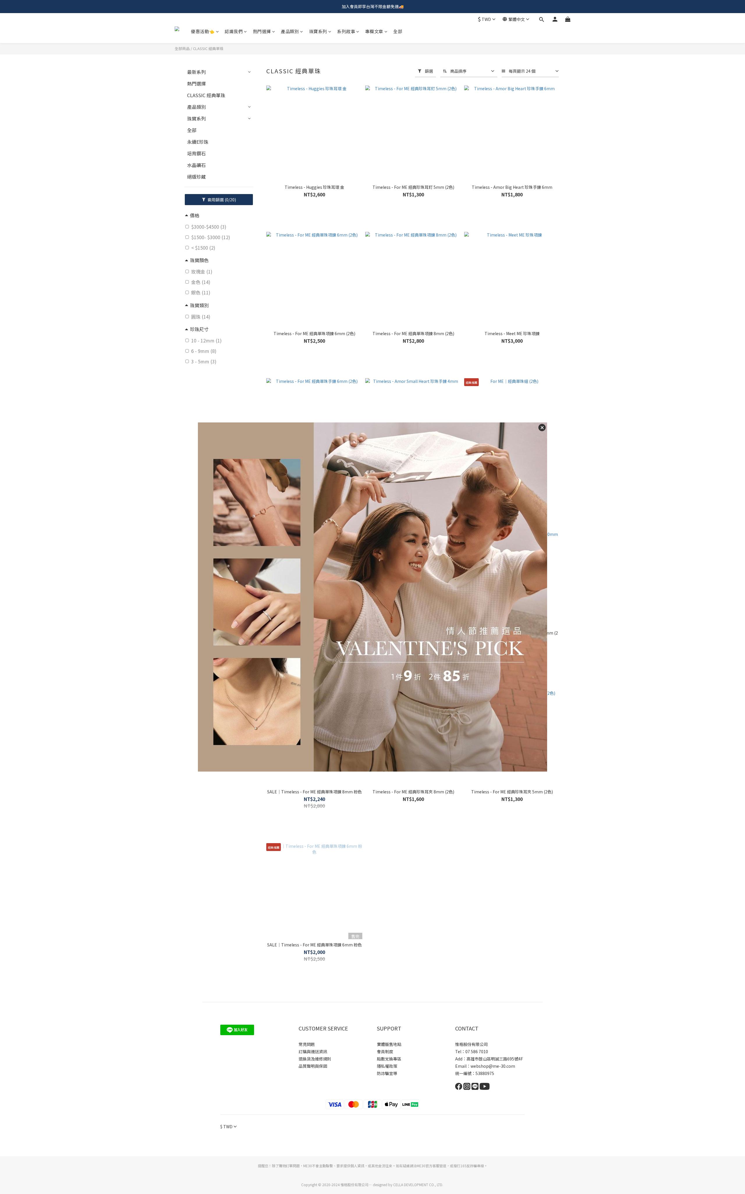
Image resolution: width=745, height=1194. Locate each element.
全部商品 (182, 48)
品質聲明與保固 (313, 1066)
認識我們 (234, 31)
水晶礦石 (196, 164)
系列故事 (346, 31)
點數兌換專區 (389, 1059)
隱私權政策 (387, 1066)
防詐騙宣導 (387, 1073)
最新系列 (196, 71)
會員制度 (385, 1051)
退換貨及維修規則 (315, 1059)
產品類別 (290, 31)
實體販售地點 (389, 1044)
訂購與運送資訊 (313, 1051)
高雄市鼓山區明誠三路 (486, 1059)
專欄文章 (374, 31)
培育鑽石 (196, 153)
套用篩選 (221, 199)
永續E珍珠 (197, 141)
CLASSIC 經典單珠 (208, 48)
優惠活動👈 (203, 31)
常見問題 (307, 1044)
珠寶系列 (318, 31)
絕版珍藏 (196, 176)
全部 (397, 31)
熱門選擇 (262, 31)
